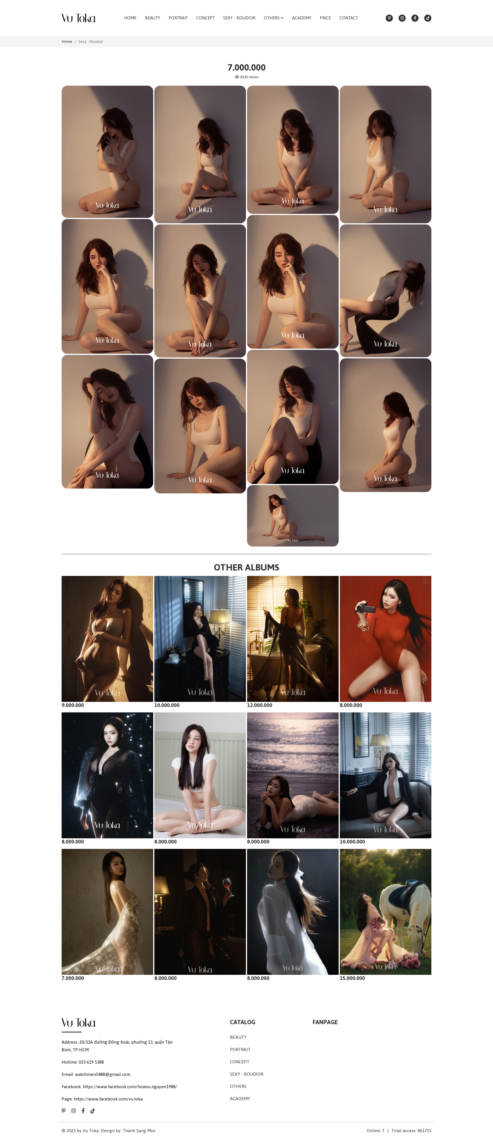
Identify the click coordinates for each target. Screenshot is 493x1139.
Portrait (240, 1049)
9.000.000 (73, 705)
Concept (239, 1062)
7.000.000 (73, 978)
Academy (240, 1098)
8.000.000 (351, 705)
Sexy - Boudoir (90, 41)
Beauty (238, 1037)
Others (238, 1086)
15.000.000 (352, 978)
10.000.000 (166, 705)
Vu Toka (91, 1130)
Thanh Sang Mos (139, 1130)
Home (67, 41)
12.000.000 (259, 705)
